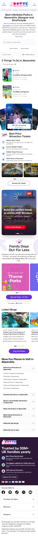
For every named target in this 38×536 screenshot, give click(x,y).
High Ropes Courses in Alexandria (15, 379)
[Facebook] (3, 493)
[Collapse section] (33, 368)
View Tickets (14, 48)
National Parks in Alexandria (13, 382)
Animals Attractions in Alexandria (15, 394)
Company (6, 514)
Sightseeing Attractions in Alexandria (12, 416)
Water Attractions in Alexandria (14, 409)
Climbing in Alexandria (11, 376)
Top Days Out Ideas (10, 499)
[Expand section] (33, 394)
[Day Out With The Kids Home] (19, 4)
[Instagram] (23, 493)
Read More (19, 36)
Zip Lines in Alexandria (11, 388)
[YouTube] (30, 493)
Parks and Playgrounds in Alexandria (16, 385)
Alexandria (33, 10)
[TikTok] (17, 493)
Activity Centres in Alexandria (13, 373)
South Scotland (6, 10)
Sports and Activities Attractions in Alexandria (15, 401)
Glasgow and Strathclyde (20, 10)
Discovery (7, 507)
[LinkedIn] (10, 493)
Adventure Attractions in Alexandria (12, 368)
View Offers (24, 48)
